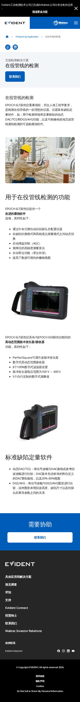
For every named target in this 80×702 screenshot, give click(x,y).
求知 (8, 592)
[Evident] (15, 23)
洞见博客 (11, 584)
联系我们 (15, 76)
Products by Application (27, 36)
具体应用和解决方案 (18, 577)
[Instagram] (63, 651)
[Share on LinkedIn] (15, 47)
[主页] (7, 37)
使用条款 (40, 676)
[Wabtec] (60, 23)
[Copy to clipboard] (7, 47)
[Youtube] (73, 651)
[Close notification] (76, 8)
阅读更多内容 (40, 11)
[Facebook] (58, 651)
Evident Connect (16, 608)
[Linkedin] (68, 651)
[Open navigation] (76, 23)
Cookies (40, 686)
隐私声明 (40, 681)
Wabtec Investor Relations (23, 631)
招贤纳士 (11, 615)
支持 (8, 600)
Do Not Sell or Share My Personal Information (40, 691)
